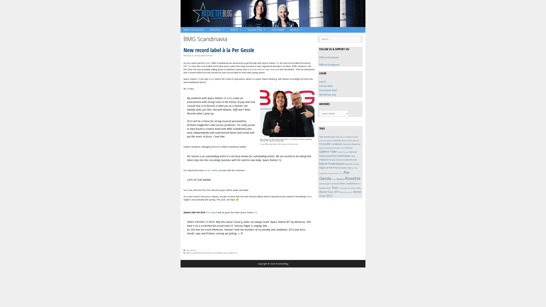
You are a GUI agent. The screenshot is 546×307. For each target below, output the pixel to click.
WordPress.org (327, 94)
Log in (322, 81)
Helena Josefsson (328, 155)
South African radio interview (265, 69)
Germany (349, 148)
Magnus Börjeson (336, 159)
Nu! (353, 168)
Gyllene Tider (255, 30)
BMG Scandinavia (193, 253)
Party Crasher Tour (335, 173)
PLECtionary (278, 30)
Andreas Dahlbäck (326, 141)
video (358, 188)
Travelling (343, 188)
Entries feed (326, 86)
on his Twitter (211, 170)
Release (341, 179)
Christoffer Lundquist (330, 144)
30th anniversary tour (329, 136)
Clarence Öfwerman (352, 144)
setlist (321, 183)
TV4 (348, 188)
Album (342, 137)
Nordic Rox (346, 167)
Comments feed (328, 90)
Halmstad (353, 152)
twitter (353, 188)
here (211, 78)
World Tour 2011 (329, 192)
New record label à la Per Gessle (218, 50)
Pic (261, 144)
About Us (294, 30)
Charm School (353, 140)
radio (334, 179)
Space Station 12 (230, 253)
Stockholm (334, 183)
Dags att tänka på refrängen (329, 148)
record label (217, 253)
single (327, 183)
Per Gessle (215, 30)
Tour (334, 187)
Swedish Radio (325, 188)
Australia (337, 140)
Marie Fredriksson (193, 30)
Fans (342, 148)
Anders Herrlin (352, 137)
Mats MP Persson (352, 164)
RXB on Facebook (328, 57)
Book (344, 140)
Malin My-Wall (351, 159)
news (207, 63)
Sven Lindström (348, 183)
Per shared (211, 212)
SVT (359, 184)
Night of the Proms (329, 167)
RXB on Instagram (329, 64)
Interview (344, 156)
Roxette (234, 30)
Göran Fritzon (343, 152)
